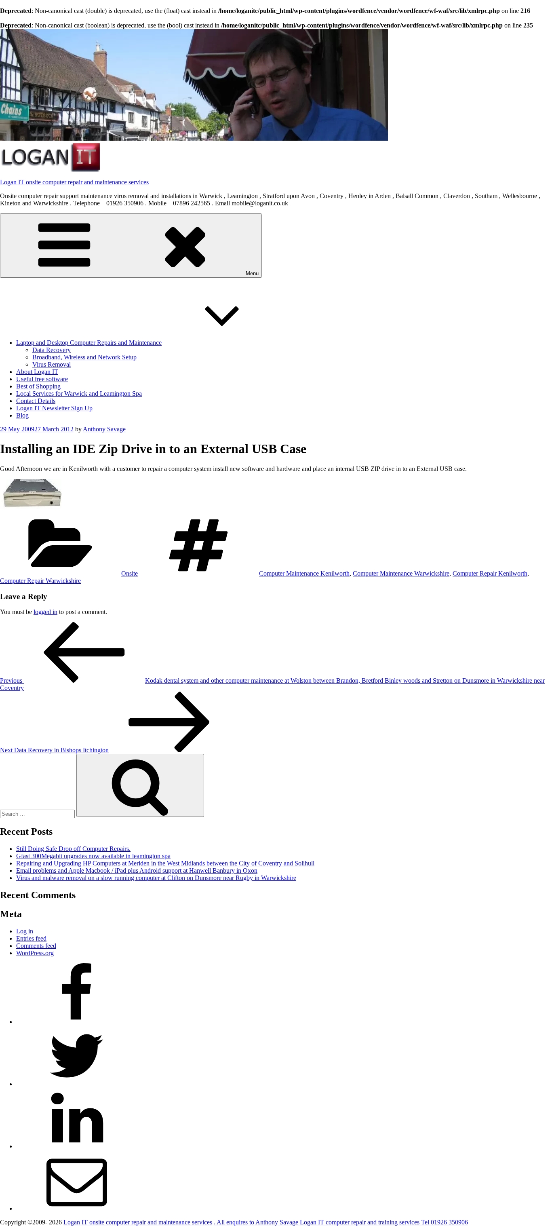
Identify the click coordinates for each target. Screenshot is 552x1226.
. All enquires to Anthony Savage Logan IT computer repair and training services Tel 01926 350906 (341, 1222)
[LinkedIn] (76, 1146)
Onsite (129, 573)
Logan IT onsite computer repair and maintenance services (74, 182)
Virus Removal (51, 364)
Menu (252, 273)
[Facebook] (76, 1021)
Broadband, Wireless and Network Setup (84, 357)
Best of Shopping (38, 386)
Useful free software (42, 379)
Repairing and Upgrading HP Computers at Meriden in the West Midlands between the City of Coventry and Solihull (165, 863)
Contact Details (35, 400)
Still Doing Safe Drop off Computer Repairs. (73, 848)
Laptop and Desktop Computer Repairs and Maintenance (89, 342)
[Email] (76, 1208)
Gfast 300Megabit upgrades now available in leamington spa (93, 856)
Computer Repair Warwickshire (40, 580)
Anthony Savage (104, 429)
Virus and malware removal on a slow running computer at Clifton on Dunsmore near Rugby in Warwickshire (156, 877)
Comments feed (36, 945)
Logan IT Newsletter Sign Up (54, 408)
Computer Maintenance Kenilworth (304, 573)
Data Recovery (51, 349)
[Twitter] (76, 1083)
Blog (22, 415)
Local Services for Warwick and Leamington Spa (79, 393)
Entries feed (31, 938)
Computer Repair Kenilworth (490, 573)
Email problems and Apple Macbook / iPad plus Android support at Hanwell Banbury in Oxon (136, 870)
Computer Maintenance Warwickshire (401, 573)
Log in (24, 931)
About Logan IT (37, 371)
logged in (45, 611)
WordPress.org (35, 953)
